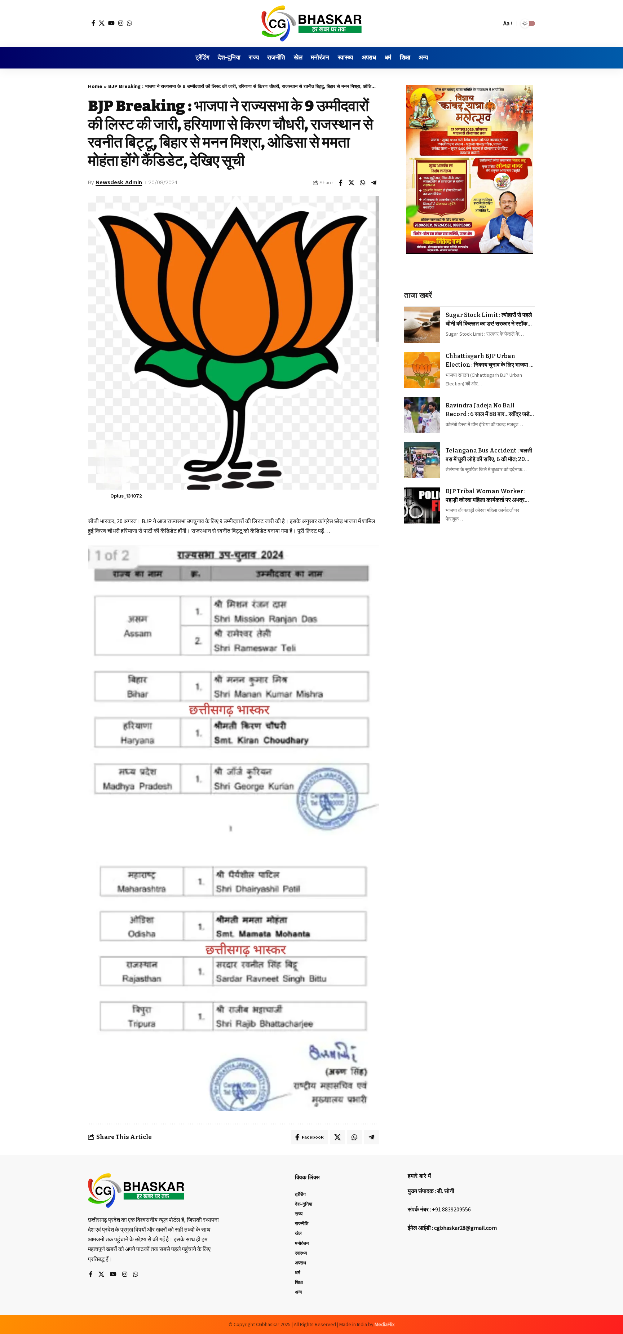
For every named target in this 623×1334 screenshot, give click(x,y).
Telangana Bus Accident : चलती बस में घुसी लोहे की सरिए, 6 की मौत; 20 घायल (489, 455)
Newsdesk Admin (119, 182)
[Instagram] (120, 23)
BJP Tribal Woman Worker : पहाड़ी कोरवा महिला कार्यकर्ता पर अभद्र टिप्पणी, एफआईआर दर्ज (486, 496)
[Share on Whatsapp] (363, 183)
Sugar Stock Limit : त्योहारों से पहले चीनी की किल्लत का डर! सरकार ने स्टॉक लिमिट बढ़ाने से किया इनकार (489, 320)
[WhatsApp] (129, 23)
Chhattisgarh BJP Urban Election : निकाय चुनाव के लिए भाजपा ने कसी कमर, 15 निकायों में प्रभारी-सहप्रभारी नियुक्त (489, 361)
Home (95, 86)
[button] (494, 23)
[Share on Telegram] (374, 183)
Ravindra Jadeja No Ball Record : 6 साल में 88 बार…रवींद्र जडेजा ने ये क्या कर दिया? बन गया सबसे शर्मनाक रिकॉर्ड (490, 410)
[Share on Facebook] (340, 183)
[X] (101, 23)
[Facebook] (93, 23)
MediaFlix (384, 1324)
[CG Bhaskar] (311, 23)
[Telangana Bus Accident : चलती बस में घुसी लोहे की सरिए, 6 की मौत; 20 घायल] (422, 460)
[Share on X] (351, 183)
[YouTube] (111, 23)
